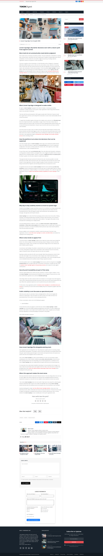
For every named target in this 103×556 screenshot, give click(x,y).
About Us (51, 554)
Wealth (60, 12)
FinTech (54, 12)
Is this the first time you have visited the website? (32, 507)
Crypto (28, 12)
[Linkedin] (23, 437)
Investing (35, 12)
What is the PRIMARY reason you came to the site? (36, 499)
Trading (42, 12)
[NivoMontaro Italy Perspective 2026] (25, 448)
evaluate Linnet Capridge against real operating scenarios (33, 265)
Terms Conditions (70, 554)
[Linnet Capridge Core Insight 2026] (40, 28)
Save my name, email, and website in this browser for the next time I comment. (37, 479)
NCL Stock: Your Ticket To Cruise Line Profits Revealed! (75, 39)
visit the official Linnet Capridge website (41, 388)
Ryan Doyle (22, 44)
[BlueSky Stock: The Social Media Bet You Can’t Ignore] (74, 48)
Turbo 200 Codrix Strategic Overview (55, 454)
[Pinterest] (27, 437)
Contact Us (57, 554)
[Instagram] (22, 437)
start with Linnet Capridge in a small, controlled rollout (41, 232)
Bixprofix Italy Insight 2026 (31, 1)
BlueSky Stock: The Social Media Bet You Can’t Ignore (75, 55)
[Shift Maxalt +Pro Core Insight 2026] (40, 448)
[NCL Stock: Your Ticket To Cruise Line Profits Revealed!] (74, 32)
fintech (25, 417)
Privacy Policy (71, 546)
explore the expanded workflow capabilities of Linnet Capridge (42, 171)
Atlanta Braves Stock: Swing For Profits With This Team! (75, 72)
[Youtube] (25, 437)
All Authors (82, 554)
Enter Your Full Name (31, 494)
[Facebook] (20, 437)
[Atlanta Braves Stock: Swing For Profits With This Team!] (74, 65)
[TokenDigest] (25, 6)
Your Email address (44, 494)
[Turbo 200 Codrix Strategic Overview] (54, 448)
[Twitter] (28, 437)
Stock (48, 12)
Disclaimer (76, 554)
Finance (21, 417)
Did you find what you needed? (47, 507)
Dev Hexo (37, 554)
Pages (66, 12)
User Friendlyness (30, 514)
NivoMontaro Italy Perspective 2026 (24, 454)
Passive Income (32, 417)
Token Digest (28, 554)
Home (22, 12)
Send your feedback (33, 520)
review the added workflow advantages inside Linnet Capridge (42, 368)
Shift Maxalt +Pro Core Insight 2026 (40, 454)
